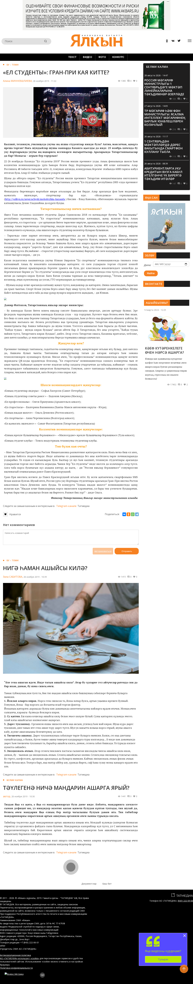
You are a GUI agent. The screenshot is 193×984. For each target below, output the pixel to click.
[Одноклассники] (128, 514)
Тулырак (163, 959)
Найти (151, 273)
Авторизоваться (102, 551)
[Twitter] (178, 41)
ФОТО (102, 57)
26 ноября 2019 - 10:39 (35, 576)
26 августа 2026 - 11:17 (156, 136)
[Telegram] (137, 514)
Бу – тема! (13, 64)
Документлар (88, 883)
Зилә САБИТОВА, (13, 576)
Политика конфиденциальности (16, 967)
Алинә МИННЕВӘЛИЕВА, (17, 81)
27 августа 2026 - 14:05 (156, 105)
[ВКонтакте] (124, 514)
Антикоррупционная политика (15, 955)
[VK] (172, 41)
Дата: (147, 265)
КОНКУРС (118, 57)
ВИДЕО (87, 57)
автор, (7, 796)
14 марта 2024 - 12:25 (155, 309)
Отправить (127, 551)
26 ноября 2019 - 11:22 (44, 81)
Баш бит (107, 883)
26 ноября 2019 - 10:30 (23, 796)
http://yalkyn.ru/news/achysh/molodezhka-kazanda (35, 199)
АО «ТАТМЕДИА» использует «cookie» (19, 958)
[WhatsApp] (132, 514)
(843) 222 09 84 (185, 900)
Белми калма (15, 780)
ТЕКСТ (72, 57)
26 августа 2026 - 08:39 (156, 163)
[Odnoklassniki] (166, 41)
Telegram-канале (66, 506)
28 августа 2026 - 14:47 (156, 75)
